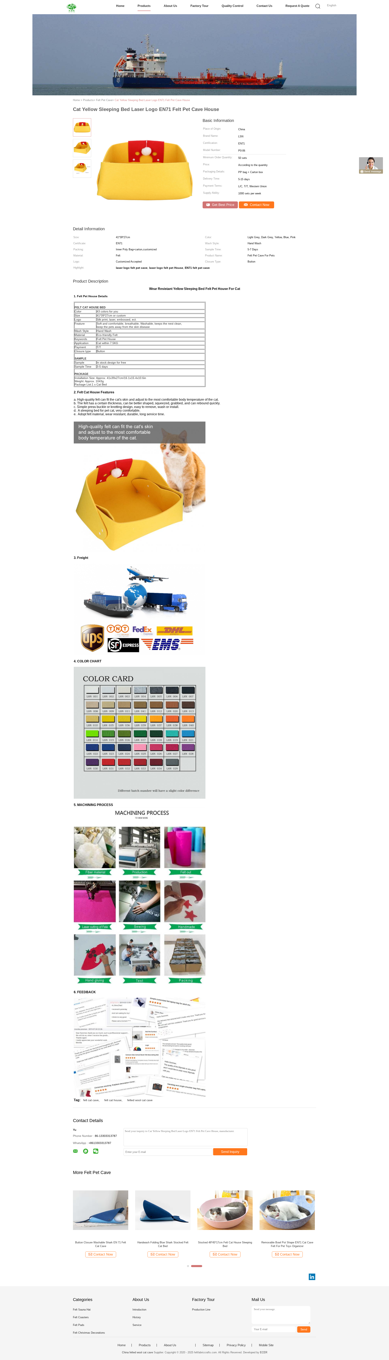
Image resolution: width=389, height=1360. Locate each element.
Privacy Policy (236, 1345)
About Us (170, 6)
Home (120, 6)
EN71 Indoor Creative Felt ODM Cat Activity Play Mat (163, 1244)
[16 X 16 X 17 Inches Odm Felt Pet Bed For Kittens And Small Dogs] (100, 1210)
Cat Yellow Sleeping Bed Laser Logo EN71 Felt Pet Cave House (152, 100)
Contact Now (259, 205)
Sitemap (208, 1345)
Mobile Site (266, 1345)
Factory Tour (199, 6)
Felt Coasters (81, 1317)
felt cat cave (91, 1100)
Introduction (139, 1309)
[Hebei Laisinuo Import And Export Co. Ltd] (72, 7)
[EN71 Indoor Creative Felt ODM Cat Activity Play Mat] (162, 1210)
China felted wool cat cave (137, 1352)
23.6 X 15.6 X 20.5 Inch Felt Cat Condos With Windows (287, 1244)
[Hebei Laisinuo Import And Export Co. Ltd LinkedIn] (312, 1277)
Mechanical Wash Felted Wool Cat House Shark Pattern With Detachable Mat (225, 1244)
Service (137, 1325)
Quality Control (232, 6)
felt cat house (113, 1100)
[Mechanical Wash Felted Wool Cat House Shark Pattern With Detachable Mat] (225, 1210)
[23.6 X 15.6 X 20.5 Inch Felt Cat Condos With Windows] (287, 1210)
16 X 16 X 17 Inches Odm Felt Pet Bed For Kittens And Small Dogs (100, 1244)
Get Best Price (222, 205)
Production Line (201, 1309)
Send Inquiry (230, 1151)
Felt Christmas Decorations (89, 1332)
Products (144, 6)
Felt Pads (78, 1325)
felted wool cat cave (140, 1100)
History (137, 1317)
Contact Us (264, 6)
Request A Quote (297, 6)
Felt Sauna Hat (82, 1309)
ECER (263, 1352)
